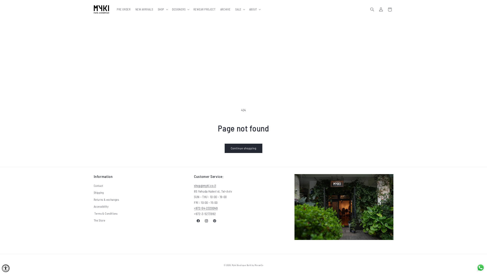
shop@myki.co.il (205, 185)
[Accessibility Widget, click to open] (6, 268)
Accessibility (101, 206)
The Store (99, 220)
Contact (98, 185)
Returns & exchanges (106, 199)
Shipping (99, 192)
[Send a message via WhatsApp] (480, 267)
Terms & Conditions (106, 213)
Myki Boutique (239, 265)
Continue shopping (243, 148)
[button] (162, 9)
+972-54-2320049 (206, 208)
